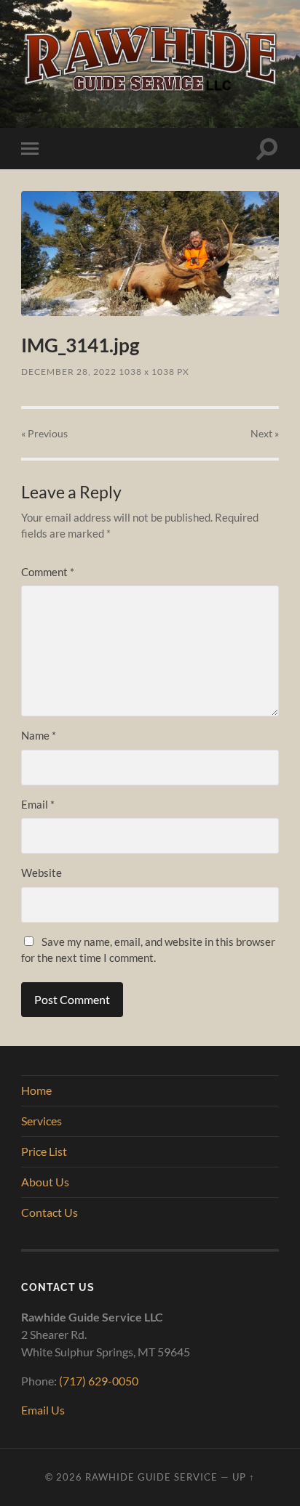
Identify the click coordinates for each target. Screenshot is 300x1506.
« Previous (44, 433)
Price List (44, 1151)
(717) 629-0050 (98, 1381)
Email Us (43, 1410)
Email (38, 804)
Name (38, 735)
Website (41, 872)
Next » (264, 433)
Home (36, 1090)
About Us (45, 1182)
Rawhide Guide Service (151, 1477)
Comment (47, 571)
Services (41, 1121)
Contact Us (49, 1212)
